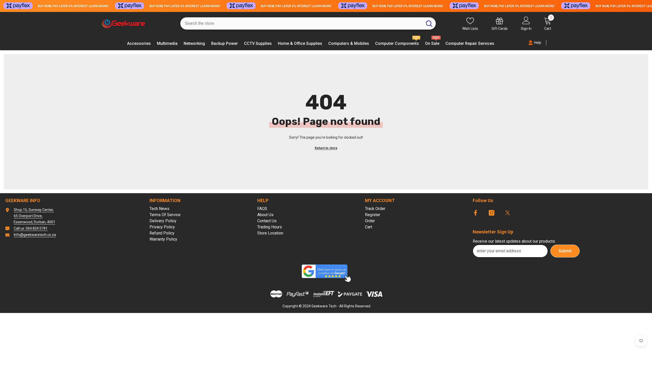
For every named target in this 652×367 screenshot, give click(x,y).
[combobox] (301, 23)
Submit (565, 250)
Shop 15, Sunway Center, (34, 210)
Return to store (326, 148)
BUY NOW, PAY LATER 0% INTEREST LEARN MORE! (73, 6)
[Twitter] (507, 213)
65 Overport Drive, (28, 216)
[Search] (308, 23)
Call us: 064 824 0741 (31, 228)
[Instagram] (491, 213)
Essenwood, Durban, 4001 (34, 222)
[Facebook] (475, 213)
